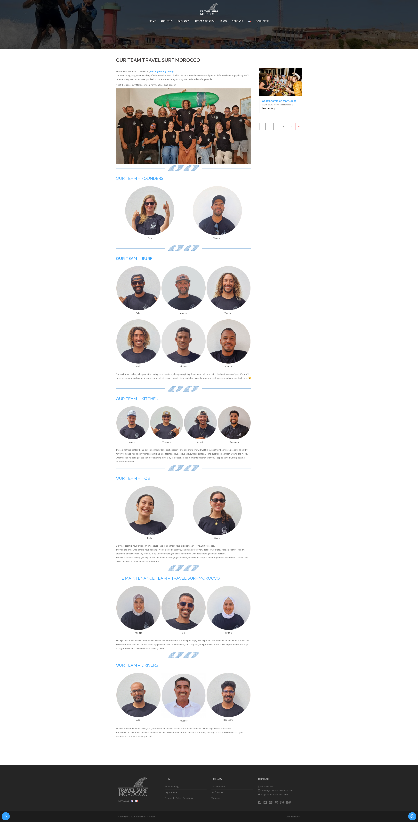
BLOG (223, 21)
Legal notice (171, 792)
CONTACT (237, 21)
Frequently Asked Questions (179, 798)
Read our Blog (268, 108)
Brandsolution (293, 816)
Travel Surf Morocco (283, 104)
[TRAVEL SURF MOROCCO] (209, 10)
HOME (152, 21)
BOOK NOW (262, 21)
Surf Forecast (218, 786)
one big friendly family (161, 71)
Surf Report (217, 792)
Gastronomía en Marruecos (279, 100)
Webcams (216, 798)
